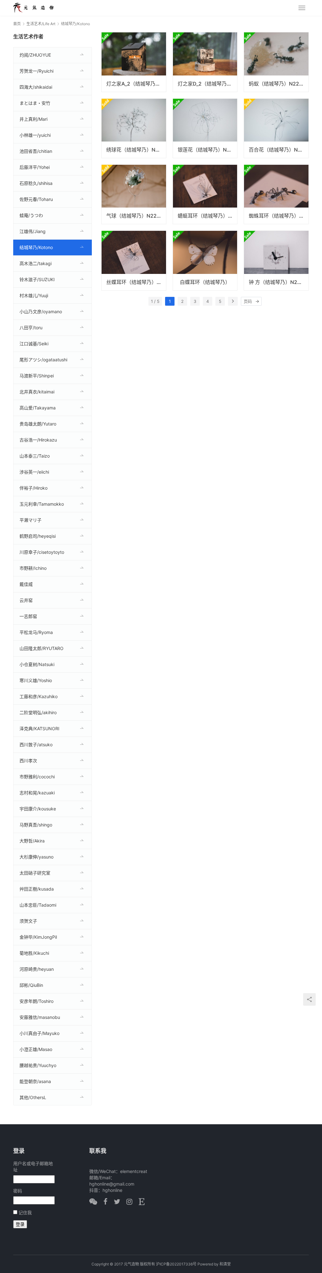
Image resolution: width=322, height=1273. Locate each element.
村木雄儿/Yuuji (33, 295)
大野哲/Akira (32, 840)
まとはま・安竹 (34, 103)
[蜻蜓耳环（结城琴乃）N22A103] (205, 194)
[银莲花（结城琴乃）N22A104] (205, 128)
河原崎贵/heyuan (36, 969)
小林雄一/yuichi (35, 135)
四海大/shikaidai (35, 87)
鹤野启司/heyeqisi (37, 536)
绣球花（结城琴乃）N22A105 (136, 150)
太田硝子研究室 (34, 873)
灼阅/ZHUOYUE (35, 55)
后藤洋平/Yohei (34, 167)
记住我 (25, 1212)
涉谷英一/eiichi (34, 472)
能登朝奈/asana (35, 1081)
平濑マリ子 (30, 520)
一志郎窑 (28, 616)
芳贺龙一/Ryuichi (36, 71)
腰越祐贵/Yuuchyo (37, 1065)
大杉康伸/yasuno (36, 856)
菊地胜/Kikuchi (34, 953)
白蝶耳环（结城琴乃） (205, 282)
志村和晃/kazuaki (37, 792)
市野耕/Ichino (33, 568)
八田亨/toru (30, 327)
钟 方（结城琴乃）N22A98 (278, 282)
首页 (17, 23)
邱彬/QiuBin (31, 985)
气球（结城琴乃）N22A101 (136, 216)
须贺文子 (28, 921)
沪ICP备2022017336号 (176, 1264)
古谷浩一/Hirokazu (38, 439)
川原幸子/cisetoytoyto (41, 552)
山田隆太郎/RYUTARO (41, 648)
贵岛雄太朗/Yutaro (37, 423)
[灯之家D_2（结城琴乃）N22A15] (205, 62)
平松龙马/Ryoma (36, 632)
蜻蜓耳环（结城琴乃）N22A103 (207, 216)
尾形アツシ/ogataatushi (43, 359)
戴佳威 (26, 584)
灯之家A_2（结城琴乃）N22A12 (136, 84)
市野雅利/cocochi (37, 776)
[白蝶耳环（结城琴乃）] (205, 260)
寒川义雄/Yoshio (35, 680)
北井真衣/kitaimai (36, 391)
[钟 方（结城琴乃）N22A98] (276, 260)
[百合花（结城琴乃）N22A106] (276, 128)
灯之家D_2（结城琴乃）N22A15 (207, 84)
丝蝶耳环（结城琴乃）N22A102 (136, 282)
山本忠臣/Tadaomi (37, 905)
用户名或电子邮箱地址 (33, 1166)
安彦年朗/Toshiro (36, 1001)
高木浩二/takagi (35, 263)
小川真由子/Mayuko (39, 1033)
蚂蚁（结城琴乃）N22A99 (278, 84)
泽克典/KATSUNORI (39, 728)
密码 (17, 1190)
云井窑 (26, 600)
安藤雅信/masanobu (39, 1017)
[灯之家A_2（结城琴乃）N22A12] (134, 62)
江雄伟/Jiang (32, 231)
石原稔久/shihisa (36, 183)
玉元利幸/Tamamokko (41, 504)
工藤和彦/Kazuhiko (38, 696)
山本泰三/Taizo (34, 456)
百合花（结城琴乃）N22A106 (278, 150)
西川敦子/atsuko (36, 744)
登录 (20, 1224)
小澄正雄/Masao (35, 1049)
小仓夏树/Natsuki (36, 664)
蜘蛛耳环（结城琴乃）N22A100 (278, 216)
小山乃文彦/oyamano (40, 311)
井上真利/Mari (33, 119)
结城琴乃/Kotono (36, 247)
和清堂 (225, 1264)
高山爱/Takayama (37, 407)
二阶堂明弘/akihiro (38, 712)
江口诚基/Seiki (33, 343)
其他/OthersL (32, 1097)
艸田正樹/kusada (36, 889)
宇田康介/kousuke (37, 808)
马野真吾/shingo (35, 824)
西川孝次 (28, 760)
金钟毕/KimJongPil (38, 937)
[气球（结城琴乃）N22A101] (134, 194)
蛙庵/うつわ (31, 215)
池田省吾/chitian (35, 151)
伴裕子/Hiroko (33, 488)
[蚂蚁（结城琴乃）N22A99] (276, 62)
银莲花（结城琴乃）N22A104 (207, 150)
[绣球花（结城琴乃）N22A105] (134, 128)
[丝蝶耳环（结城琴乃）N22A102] (134, 260)
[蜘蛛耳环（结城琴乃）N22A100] (276, 194)
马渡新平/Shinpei (36, 375)
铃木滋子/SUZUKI (37, 279)
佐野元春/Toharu (36, 199)
